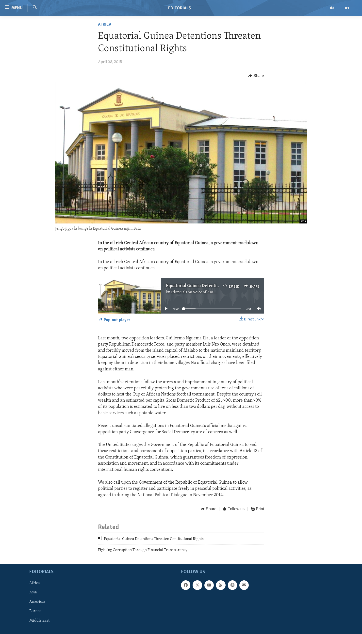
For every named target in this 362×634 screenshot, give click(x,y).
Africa (104, 24)
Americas (37, 602)
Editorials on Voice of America (196, 292)
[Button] (256, 76)
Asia (33, 592)
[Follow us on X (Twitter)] (197, 585)
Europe (35, 611)
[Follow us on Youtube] (209, 585)
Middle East (39, 620)
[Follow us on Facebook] (185, 585)
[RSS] (220, 585)
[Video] (346, 7)
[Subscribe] (244, 585)
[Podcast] (232, 585)
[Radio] (331, 7)
